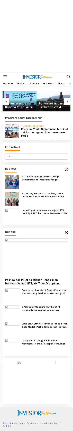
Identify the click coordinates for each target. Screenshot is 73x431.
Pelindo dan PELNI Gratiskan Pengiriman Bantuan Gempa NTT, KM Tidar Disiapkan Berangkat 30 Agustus (32, 281)
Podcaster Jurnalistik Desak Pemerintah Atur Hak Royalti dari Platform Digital (44, 291)
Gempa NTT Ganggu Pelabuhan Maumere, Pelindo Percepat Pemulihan (44, 342)
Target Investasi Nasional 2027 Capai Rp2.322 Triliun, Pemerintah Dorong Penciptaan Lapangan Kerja (19, 105)
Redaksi (7, 426)
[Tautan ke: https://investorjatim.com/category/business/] (66, 169)
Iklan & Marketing (49, 423)
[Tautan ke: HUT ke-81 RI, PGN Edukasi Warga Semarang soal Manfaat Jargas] (12, 182)
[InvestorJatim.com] (37, 76)
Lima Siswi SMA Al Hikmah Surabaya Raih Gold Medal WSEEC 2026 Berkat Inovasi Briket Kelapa (45, 325)
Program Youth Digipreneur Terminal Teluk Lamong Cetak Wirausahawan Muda (44, 132)
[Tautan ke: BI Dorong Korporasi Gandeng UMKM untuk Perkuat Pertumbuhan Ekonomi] (12, 198)
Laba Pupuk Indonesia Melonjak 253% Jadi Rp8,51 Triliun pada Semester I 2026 (45, 212)
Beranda (31, 423)
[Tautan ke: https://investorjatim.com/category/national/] (66, 233)
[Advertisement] (36, 36)
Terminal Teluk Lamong (32, 125)
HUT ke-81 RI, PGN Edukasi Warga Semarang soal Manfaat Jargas (40, 178)
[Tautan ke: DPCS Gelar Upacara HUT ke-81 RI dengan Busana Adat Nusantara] (12, 312)
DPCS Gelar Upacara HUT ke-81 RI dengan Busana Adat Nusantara (41, 308)
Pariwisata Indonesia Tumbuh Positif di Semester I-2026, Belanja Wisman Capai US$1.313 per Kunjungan (52, 105)
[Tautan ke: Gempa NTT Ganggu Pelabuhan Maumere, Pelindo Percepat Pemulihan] (12, 345)
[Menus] (5, 77)
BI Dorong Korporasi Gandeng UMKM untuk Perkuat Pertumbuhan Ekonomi (43, 195)
